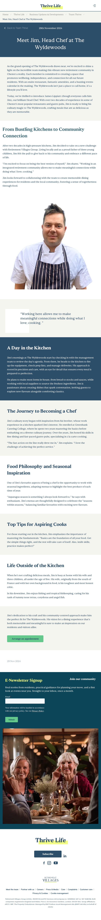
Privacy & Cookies (40, 893)
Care (63, 889)
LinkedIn (65, 855)
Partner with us (27, 889)
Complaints (72, 889)
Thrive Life (19, 14)
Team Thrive (75, 14)
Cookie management (59, 893)
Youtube (56, 862)
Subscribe (47, 853)
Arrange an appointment (25, 638)
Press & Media (52, 889)
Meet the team (12, 889)
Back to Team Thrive (17, 28)
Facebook (44, 862)
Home (5, 14)
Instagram (49, 863)
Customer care (86, 889)
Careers (40, 889)
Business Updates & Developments (47, 14)
